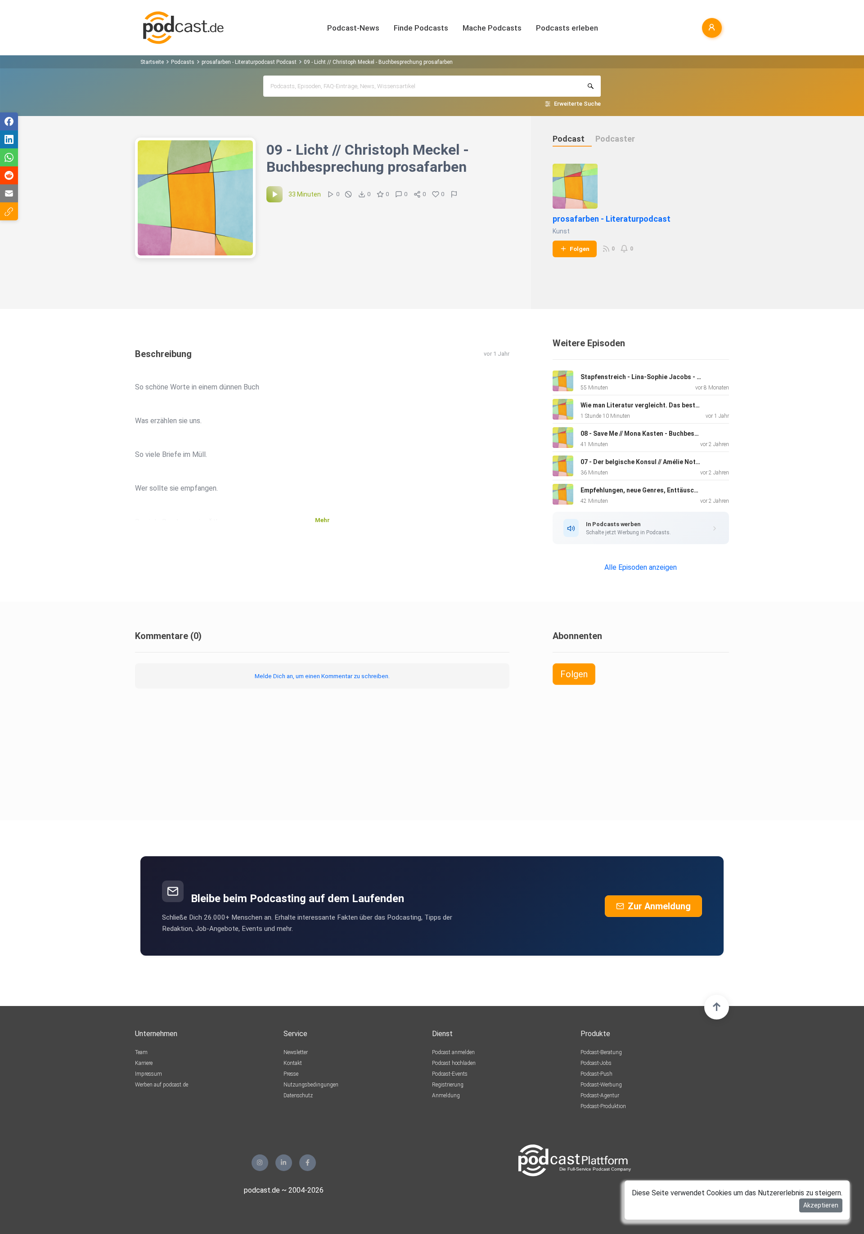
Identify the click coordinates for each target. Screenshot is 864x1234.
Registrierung (448, 1085)
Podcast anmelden (453, 1052)
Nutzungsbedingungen (311, 1085)
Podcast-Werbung (601, 1085)
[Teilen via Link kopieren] (9, 211)
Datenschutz (298, 1095)
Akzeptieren (820, 1205)
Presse (291, 1074)
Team (141, 1052)
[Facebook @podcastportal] (307, 1162)
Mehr (322, 520)
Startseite (152, 62)
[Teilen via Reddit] (9, 175)
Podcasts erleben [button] (567, 27)
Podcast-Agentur (599, 1095)
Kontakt (293, 1063)
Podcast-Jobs (596, 1063)
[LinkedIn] (283, 1162)
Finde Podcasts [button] (421, 27)
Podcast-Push (596, 1074)
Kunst (561, 231)
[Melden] (454, 194)
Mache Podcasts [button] (492, 27)
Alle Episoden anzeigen (640, 567)
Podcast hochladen (454, 1063)
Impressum (148, 1074)
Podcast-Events (450, 1074)
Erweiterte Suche (577, 103)
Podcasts (182, 62)
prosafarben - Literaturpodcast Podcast (249, 62)
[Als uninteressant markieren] (348, 194)
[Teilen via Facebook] (9, 121)
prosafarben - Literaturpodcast (611, 219)
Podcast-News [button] (353, 27)
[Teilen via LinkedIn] (9, 139)
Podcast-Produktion (603, 1106)
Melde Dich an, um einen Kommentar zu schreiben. (322, 676)
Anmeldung (446, 1095)
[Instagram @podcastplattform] (260, 1162)
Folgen (580, 248)
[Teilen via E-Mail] (9, 193)
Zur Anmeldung (659, 906)
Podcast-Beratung (601, 1052)
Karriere (144, 1063)
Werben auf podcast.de (161, 1085)
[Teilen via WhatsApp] (9, 157)
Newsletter (296, 1052)
